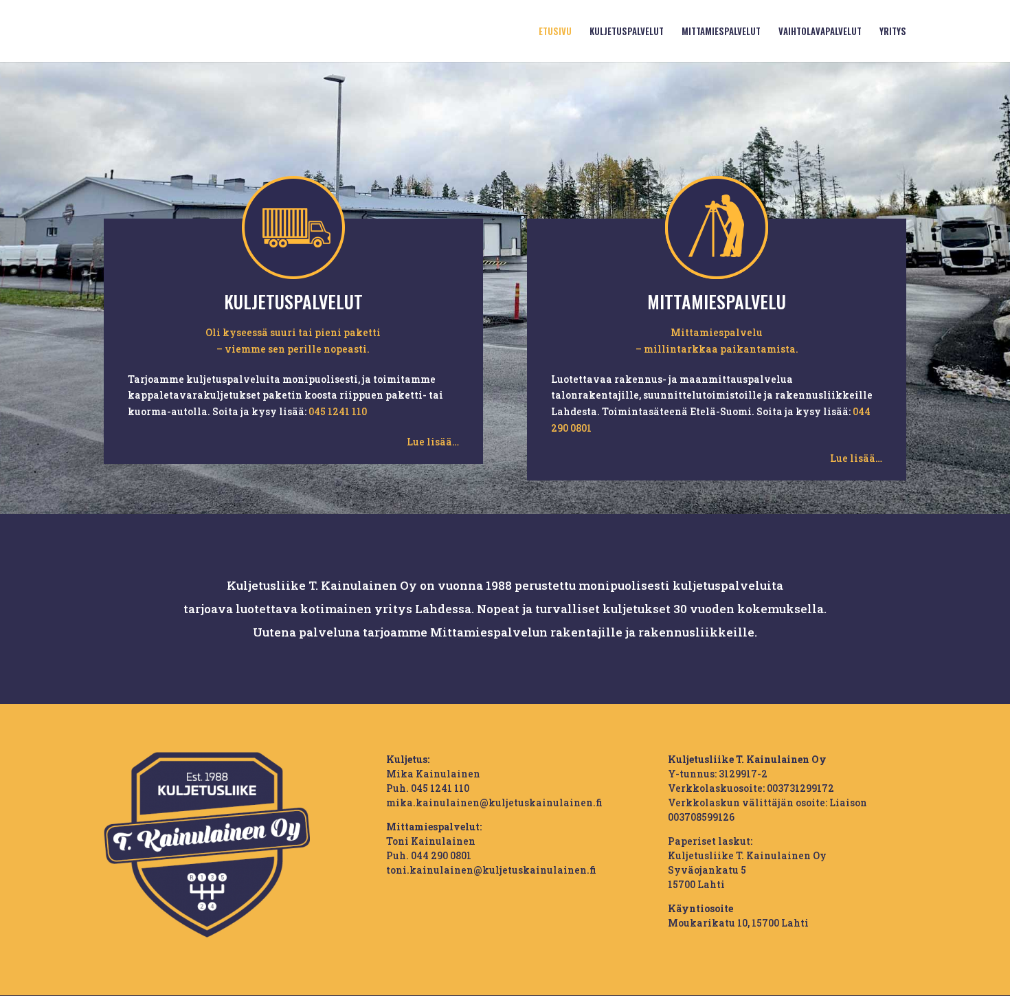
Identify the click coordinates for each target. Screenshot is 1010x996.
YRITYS (892, 32)
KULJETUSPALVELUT (627, 32)
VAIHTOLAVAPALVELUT (820, 32)
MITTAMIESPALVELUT (721, 32)
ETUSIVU (555, 32)
